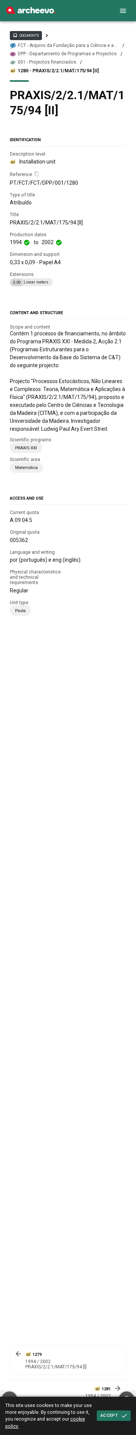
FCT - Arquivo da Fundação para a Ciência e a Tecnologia (66, 45)
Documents (26, 35)
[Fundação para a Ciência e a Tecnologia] (31, 12)
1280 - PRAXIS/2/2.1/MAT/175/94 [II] (58, 70)
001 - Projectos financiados (47, 62)
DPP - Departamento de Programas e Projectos (67, 53)
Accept (109, 1415)
